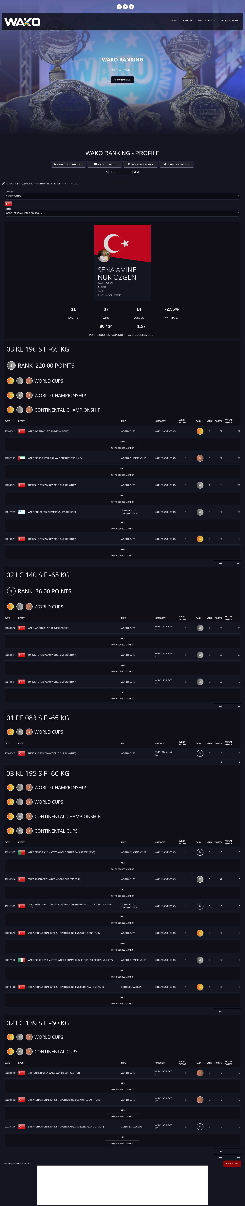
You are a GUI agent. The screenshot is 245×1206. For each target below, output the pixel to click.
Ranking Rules (178, 164)
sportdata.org (229, 20)
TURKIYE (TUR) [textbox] (13, 196)
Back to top (232, 1164)
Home (174, 20)
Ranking (187, 20)
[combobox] (122, 196)
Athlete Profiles (69, 164)
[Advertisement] (122, 1185)
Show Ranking (122, 80)
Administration (206, 20)
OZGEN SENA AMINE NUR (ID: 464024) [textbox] (24, 213)
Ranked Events (142, 164)
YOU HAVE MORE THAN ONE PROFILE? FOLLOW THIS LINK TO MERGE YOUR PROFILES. (41, 184)
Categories (106, 164)
